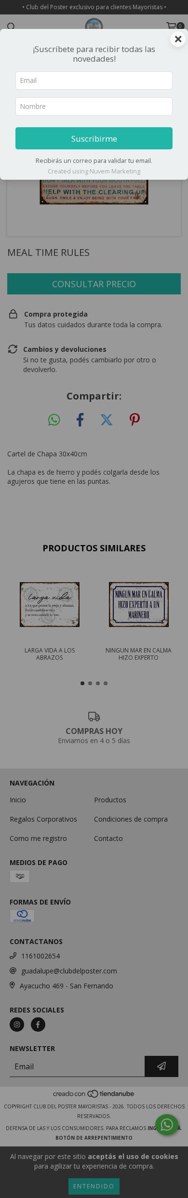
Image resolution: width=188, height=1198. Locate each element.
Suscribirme (94, 138)
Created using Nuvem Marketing (94, 171)
